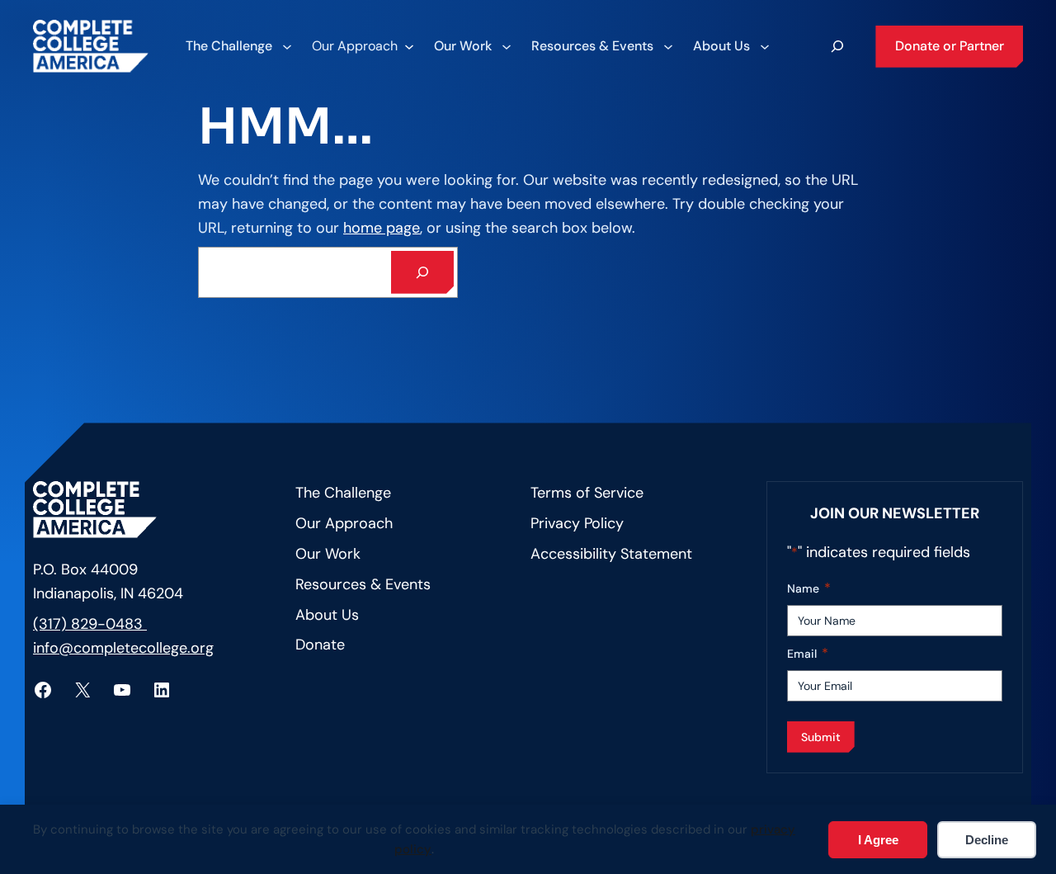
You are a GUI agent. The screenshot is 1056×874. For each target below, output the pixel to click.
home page (381, 228)
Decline (986, 840)
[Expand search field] (837, 46)
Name (809, 588)
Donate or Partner (949, 45)
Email (807, 653)
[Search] (422, 272)
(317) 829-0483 (90, 624)
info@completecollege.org (123, 648)
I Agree (878, 840)
